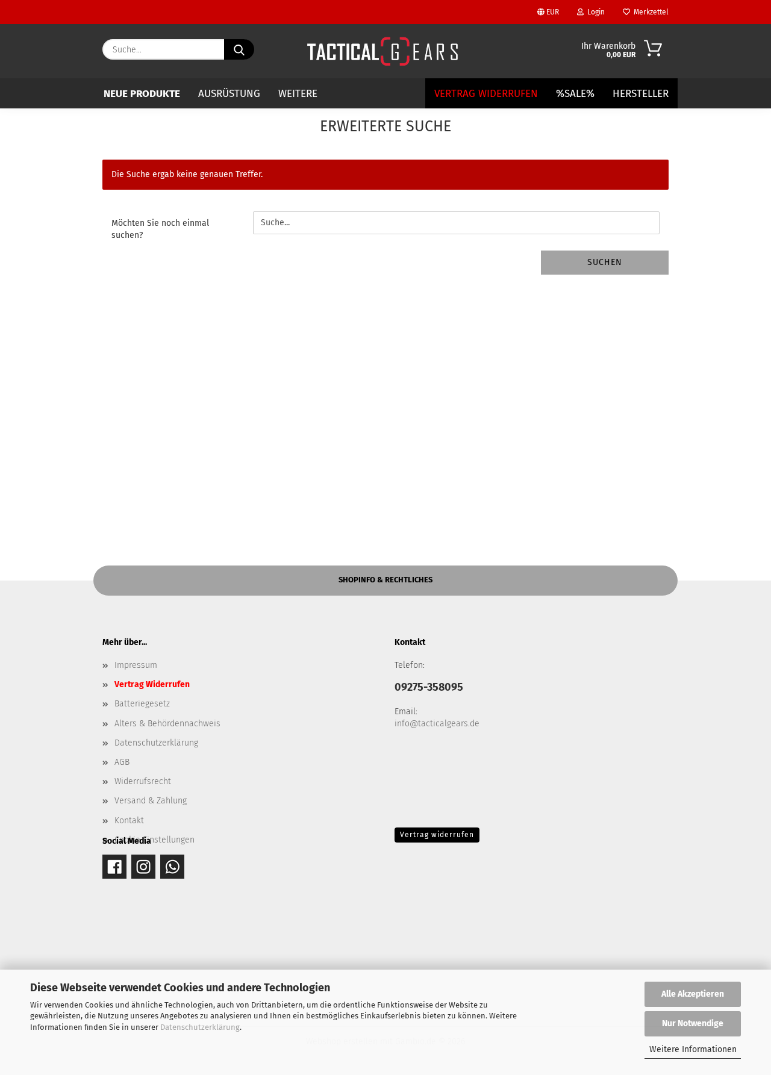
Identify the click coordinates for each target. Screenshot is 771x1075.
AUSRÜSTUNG (229, 93)
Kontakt (129, 820)
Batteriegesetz (142, 704)
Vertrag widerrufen (437, 834)
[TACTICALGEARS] (382, 51)
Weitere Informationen (693, 1049)
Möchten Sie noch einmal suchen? (160, 229)
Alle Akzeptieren (692, 994)
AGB (122, 762)
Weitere (297, 93)
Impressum (135, 665)
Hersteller (641, 93)
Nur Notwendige (692, 1023)
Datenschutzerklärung (200, 1027)
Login (594, 12)
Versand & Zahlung (150, 801)
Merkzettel (649, 12)
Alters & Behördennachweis (167, 723)
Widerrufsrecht (142, 781)
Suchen (604, 262)
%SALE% (575, 93)
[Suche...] (239, 49)
